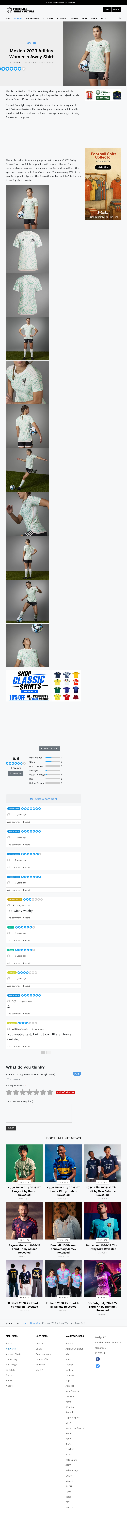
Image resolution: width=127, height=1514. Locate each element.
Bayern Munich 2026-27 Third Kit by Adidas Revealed (24, 1249)
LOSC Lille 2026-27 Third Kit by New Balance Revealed (102, 1191)
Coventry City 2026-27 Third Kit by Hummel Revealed (102, 1306)
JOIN (107, 9)
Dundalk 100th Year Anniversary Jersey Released (63, 1249)
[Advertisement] (43, 138)
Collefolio (71, 2)
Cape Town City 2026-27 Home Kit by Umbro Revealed (63, 1191)
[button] (44, 1370)
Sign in (116, 9)
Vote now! (17, 773)
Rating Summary (16, 1085)
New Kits (24, 1182)
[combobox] (120, 18)
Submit (11, 1128)
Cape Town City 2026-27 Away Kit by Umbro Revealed (24, 1191)
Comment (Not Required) (19, 1101)
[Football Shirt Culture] (20, 10)
